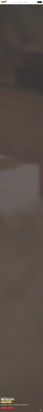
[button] (19, 2)
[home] (4, 2)
